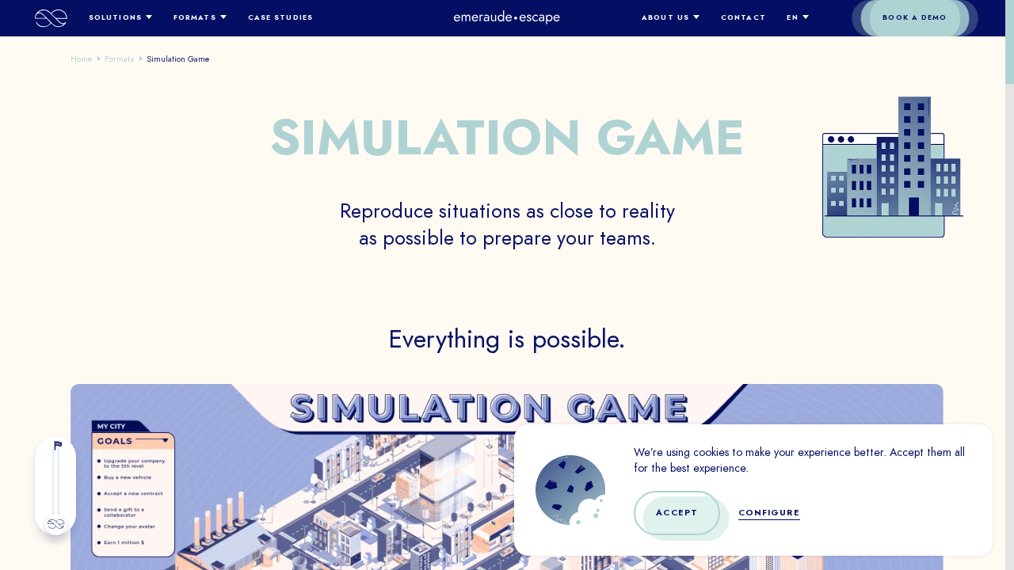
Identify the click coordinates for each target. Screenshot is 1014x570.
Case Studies (280, 17)
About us (665, 17)
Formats (194, 17)
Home (81, 58)
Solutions (115, 17)
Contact (743, 17)
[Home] (51, 18)
